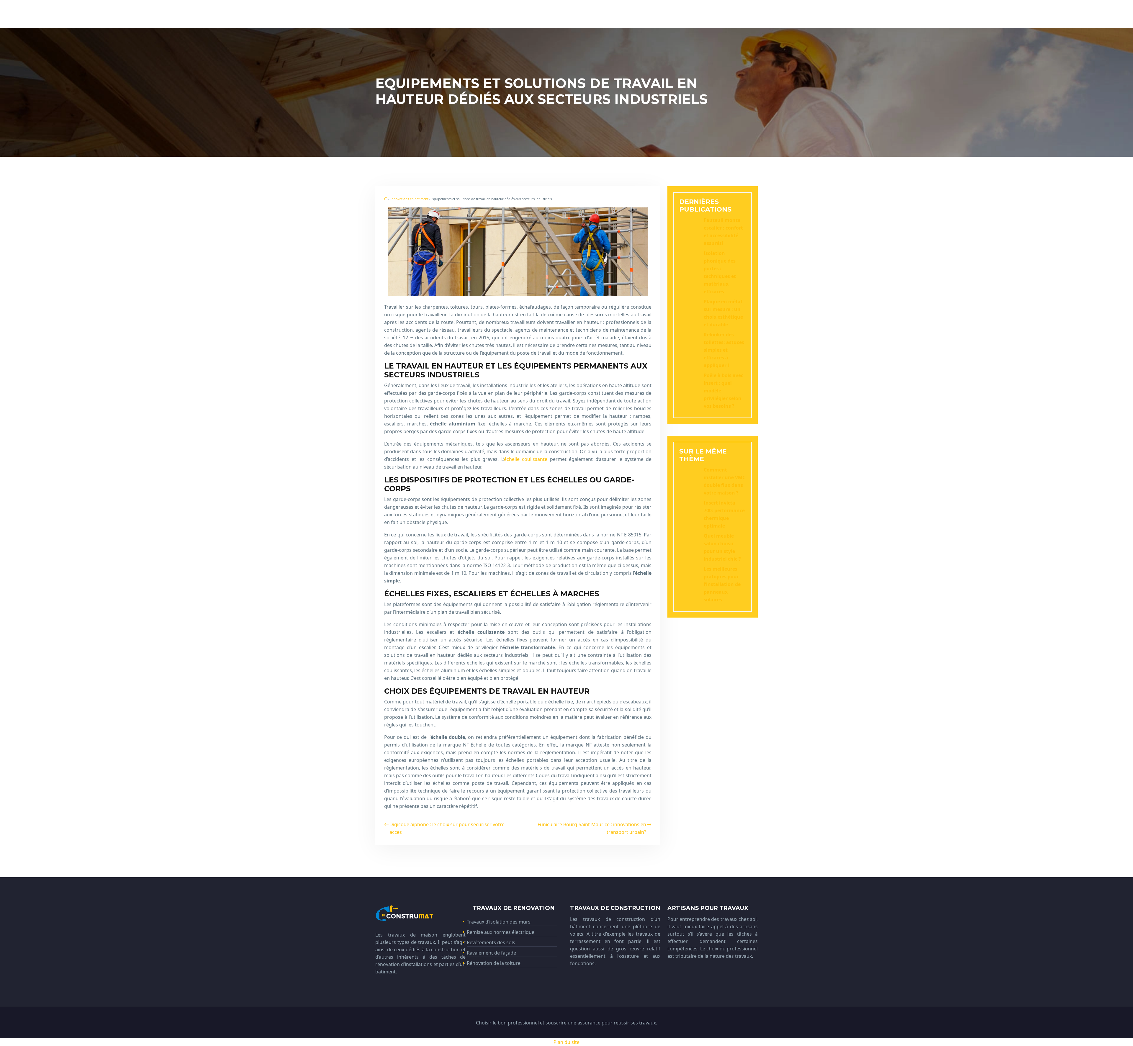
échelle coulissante (526, 459)
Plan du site (566, 1042)
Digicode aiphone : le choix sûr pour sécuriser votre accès (447, 828)
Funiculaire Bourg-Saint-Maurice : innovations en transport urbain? (592, 828)
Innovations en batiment (409, 199)
